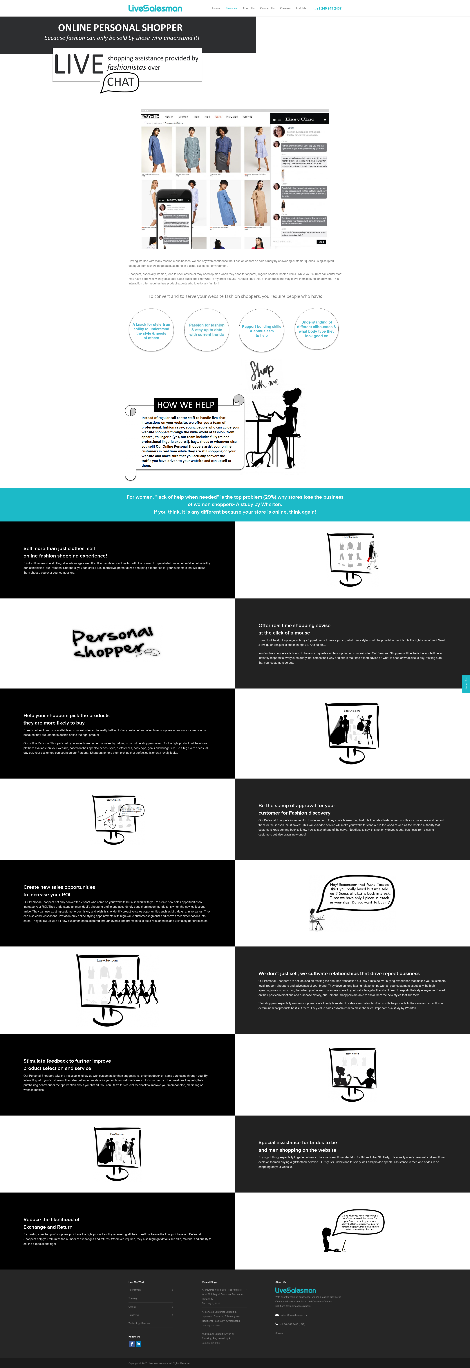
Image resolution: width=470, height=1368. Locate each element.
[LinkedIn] (138, 1344)
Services (231, 8)
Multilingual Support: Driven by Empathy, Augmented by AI (218, 1336)
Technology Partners (139, 1323)
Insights (301, 8)
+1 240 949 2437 (328, 8)
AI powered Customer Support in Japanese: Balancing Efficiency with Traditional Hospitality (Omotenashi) (221, 1316)
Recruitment (135, 1289)
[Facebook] (132, 1344)
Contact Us (267, 8)
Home (216, 8)
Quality (132, 1306)
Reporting (134, 1315)
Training (133, 1298)
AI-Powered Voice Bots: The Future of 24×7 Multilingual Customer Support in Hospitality (222, 1294)
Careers (285, 8)
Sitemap (279, 1333)
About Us (249, 8)
